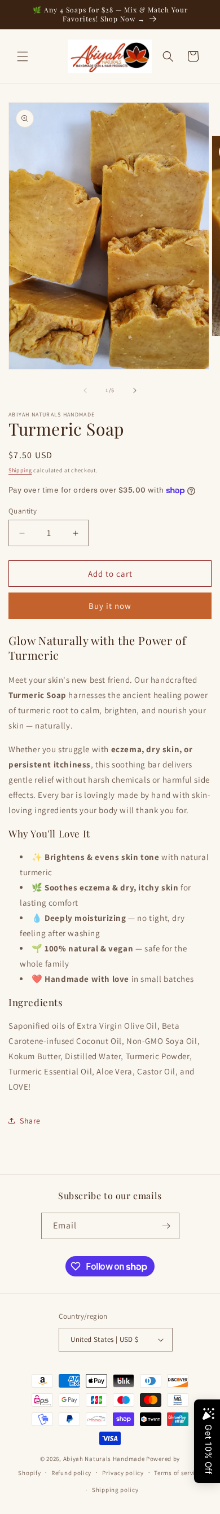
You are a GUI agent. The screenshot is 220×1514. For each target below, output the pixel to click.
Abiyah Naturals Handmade (104, 1459)
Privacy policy (123, 1473)
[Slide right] (134, 390)
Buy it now (110, 605)
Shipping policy (115, 1490)
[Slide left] (85, 390)
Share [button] (30, 1121)
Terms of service (177, 1473)
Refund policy (71, 1473)
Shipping (20, 470)
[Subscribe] (166, 1226)
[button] (22, 56)
